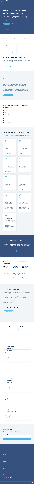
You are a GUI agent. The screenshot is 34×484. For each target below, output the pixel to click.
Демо (15, 23)
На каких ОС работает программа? (10, 114)
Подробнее (8, 357)
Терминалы (5, 468)
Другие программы (6, 66)
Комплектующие (5, 470)
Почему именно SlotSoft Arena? (10, 122)
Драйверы (4, 461)
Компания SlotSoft (6, 451)
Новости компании (6, 452)
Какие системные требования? (10, 118)
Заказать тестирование (8, 95)
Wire (15, 431)
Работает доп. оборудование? (10, 120)
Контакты (4, 454)
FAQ (4, 463)
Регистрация (6, 23)
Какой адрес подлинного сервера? (10, 112)
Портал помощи (5, 459)
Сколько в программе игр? (9, 110)
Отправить (17, 439)
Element (18, 431)
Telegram (12, 431)
